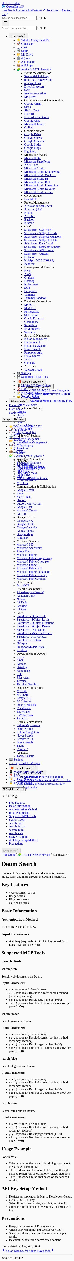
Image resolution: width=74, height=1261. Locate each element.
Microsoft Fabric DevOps (39, 188)
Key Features (17, 802)
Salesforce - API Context (39, 250)
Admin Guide (23, 10)
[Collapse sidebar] (23, 789)
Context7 (29, 362)
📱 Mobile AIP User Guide (33, 385)
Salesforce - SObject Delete (40, 240)
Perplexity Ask (33, 352)
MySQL (29, 304)
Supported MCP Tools (22, 816)
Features (37, 10)
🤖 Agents (23, 58)
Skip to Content (11, 3)
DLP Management (35, 468)
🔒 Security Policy (28, 396)
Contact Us (16, 412)
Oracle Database (34, 318)
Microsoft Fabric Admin (38, 192)
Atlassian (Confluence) (38, 205)
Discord (29, 113)
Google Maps (32, 148)
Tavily (28, 359)
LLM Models (25, 445)
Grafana (29, 277)
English (20, 419)
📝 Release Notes (27, 392)
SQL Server (31, 315)
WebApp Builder (34, 400)
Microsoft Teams (34, 124)
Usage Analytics (26, 432)
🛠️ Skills (22, 50)
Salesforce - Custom (36, 253)
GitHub (28, 127)
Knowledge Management (32, 442)
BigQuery (30, 151)
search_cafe (16, 833)
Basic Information (20, 806)
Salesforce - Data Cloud (38, 243)
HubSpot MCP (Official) (39, 260)
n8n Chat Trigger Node (38, 79)
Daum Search (32, 342)
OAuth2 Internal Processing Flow (52, 400)
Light (8, 419)
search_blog (16, 829)
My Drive (30, 96)
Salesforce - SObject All (38, 229)
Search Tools (17, 819)
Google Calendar (34, 141)
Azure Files (31, 165)
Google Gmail (32, 103)
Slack (27, 107)
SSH (27, 287)
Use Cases (52, 10)
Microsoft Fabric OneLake (40, 175)
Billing (21, 421)
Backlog (29, 219)
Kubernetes (31, 284)
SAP (27, 90)
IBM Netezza (32, 328)
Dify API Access (34, 86)
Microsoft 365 (32, 158)
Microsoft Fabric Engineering (42, 171)
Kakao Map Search (35, 338)
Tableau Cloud (33, 369)
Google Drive (32, 134)
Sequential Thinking (36, 76)
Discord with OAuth (36, 117)
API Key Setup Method (23, 840)
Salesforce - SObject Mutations (42, 236)
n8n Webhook (32, 83)
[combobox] (19, 18)
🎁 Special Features (29, 381)
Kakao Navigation (35, 345)
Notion (28, 212)
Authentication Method (23, 809)
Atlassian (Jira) (33, 209)
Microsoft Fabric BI (36, 178)
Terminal (29, 294)
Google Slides (32, 144)
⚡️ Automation (26, 61)
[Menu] (5, 23)
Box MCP (30, 199)
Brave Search (32, 356)
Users (20, 415)
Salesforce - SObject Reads (40, 233)
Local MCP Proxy (35, 390)
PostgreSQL (31, 311)
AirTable (29, 216)
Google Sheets (33, 137)
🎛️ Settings (24, 373)
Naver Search (32, 349)
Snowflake (30, 325)
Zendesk (29, 263)
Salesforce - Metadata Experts (42, 246)
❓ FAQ (22, 389)
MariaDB (30, 308)
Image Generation (35, 93)
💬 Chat (22, 47)
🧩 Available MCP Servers (33, 69)
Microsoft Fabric (34, 168)
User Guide (8, 10)
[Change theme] (17, 789)
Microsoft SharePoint (37, 161)
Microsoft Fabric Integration (41, 185)
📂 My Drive (25, 54)
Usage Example (18, 836)
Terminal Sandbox (35, 298)
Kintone (29, 223)
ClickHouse (31, 321)
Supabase (30, 332)
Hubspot (29, 257)
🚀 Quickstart (25, 43)
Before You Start (27, 404)
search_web (16, 823)
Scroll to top (9, 850)
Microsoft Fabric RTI (37, 182)
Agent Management (28, 439)
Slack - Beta (31, 110)
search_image (17, 826)
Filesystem (30, 291)
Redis (27, 270)
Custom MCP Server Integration (51, 390)
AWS (27, 274)
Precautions (16, 843)
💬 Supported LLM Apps (32, 376)
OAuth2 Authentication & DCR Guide (47, 780)
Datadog (29, 281)
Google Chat (32, 120)
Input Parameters (19, 812)
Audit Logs (23, 474)
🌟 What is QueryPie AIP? (33, 40)
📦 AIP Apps (25, 65)
